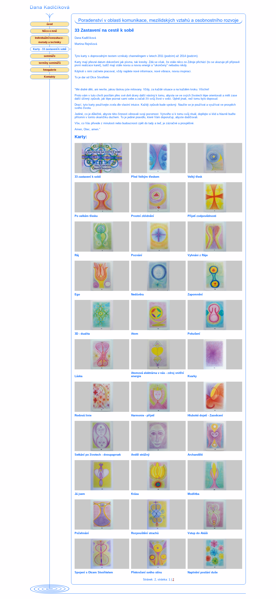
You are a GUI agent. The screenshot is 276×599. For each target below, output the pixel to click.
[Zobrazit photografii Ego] (102, 276)
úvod (50, 24)
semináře (49, 56)
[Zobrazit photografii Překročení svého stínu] (158, 554)
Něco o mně (49, 31)
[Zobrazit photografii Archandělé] (215, 436)
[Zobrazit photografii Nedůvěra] (158, 276)
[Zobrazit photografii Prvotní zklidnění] (158, 197)
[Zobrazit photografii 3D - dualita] (102, 315)
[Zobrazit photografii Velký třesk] (215, 158)
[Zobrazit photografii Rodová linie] (102, 397)
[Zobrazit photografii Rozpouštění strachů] (158, 514)
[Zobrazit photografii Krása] (158, 475)
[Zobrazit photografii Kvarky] (215, 354)
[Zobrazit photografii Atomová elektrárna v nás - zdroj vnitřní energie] (158, 354)
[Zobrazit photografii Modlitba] (215, 475)
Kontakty (49, 76)
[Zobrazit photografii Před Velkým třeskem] (158, 158)
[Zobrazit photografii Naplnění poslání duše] (215, 554)
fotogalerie (49, 69)
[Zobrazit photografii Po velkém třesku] (102, 197)
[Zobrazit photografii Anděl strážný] (158, 436)
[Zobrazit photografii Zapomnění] (215, 276)
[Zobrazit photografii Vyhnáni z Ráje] (215, 236)
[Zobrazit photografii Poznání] (158, 236)
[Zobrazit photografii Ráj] (102, 236)
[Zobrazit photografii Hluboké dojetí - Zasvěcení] (215, 397)
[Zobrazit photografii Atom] (158, 315)
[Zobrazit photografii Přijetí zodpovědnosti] (215, 197)
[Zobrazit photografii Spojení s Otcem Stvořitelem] (102, 554)
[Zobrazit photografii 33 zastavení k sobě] (102, 158)
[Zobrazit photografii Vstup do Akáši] (215, 514)
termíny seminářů (50, 62)
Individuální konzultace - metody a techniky (49, 40)
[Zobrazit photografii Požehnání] (102, 514)
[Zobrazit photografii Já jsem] (102, 475)
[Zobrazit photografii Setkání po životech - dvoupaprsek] (102, 436)
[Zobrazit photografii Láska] (102, 354)
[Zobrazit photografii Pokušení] (215, 315)
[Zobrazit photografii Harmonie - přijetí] (158, 397)
